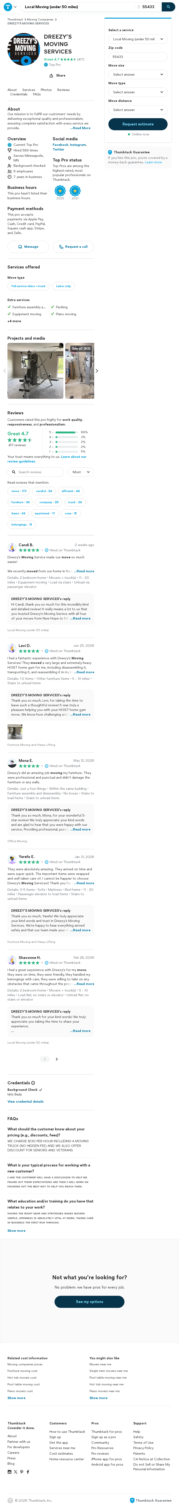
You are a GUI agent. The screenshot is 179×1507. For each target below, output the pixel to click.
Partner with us (18, 1442)
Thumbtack (15, 19)
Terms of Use (143, 1443)
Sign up (55, 1437)
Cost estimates (61, 1454)
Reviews (63, 90)
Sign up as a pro (103, 1437)
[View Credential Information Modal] (32, 1083)
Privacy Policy (143, 1448)
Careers (13, 1453)
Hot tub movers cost (22, 1377)
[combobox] (78, 7)
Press (11, 1458)
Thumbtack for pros (106, 1432)
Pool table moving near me (108, 1377)
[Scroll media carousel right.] (97, 371)
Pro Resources (102, 1448)
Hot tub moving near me (107, 1384)
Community (100, 1443)
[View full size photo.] (35, 371)
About (12, 90)
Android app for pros (107, 1465)
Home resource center (66, 1459)
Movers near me (100, 1364)
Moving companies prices (24, 1364)
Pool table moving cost (23, 1384)
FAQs (37, 94)
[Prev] (45, 1059)
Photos (46, 90)
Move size (116, 65)
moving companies (40, 19)
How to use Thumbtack (67, 1432)
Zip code (115, 48)
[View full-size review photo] (14, 731)
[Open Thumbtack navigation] (10, 7)
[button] (23, 49)
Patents (139, 1454)
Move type (116, 83)
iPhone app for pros (106, 1459)
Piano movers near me (105, 1391)
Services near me (62, 1448)
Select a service (121, 30)
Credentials (19, 94)
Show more (16, 1398)
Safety (138, 1437)
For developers (18, 1447)
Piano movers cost (20, 1391)
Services (28, 90)
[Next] (57, 1059)
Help (136, 1432)
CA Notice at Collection (151, 1459)
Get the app (58, 1443)
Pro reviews (100, 1454)
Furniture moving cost (22, 1371)
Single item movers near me (109, 1371)
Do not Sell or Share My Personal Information (151, 1467)
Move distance (120, 101)
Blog (10, 1464)
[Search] (168, 7)
